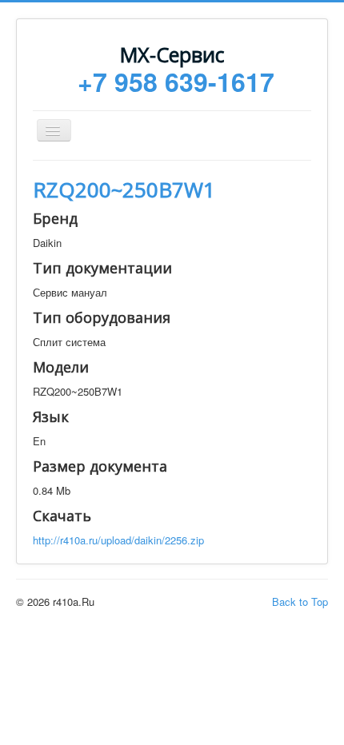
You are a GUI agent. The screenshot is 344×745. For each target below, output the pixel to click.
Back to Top (300, 601)
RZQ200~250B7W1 (124, 189)
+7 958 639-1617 (176, 81)
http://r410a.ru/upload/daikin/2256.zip (118, 540)
